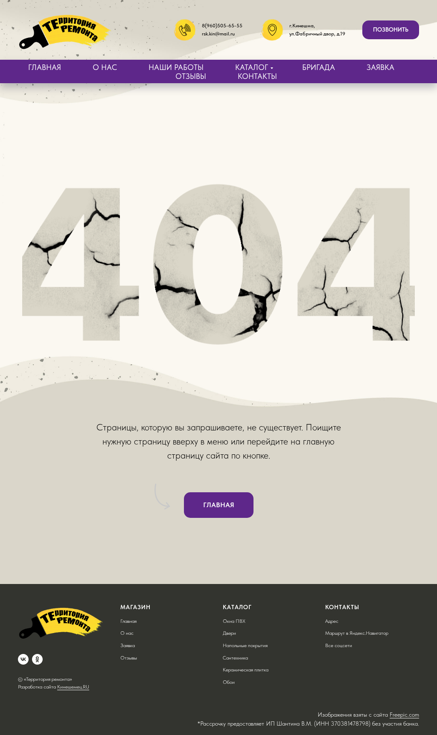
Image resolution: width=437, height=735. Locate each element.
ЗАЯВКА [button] (380, 67)
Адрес (331, 621)
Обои (229, 682)
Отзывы (128, 658)
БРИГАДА (318, 67)
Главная (128, 621)
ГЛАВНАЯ (44, 67)
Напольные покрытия (245, 645)
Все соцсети (338, 645)
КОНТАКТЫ (257, 76)
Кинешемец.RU (73, 687)
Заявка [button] (127, 645)
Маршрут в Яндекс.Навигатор (356, 633)
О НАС (105, 67)
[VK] (23, 659)
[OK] (37, 659)
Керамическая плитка (245, 670)
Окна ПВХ (234, 621)
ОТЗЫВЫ (190, 76)
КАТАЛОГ (251, 67)
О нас (127, 633)
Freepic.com (404, 714)
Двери (229, 633)
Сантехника (235, 658)
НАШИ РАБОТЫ (176, 67)
